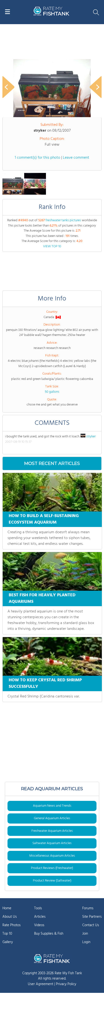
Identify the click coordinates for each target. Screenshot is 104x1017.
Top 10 (7, 934)
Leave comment (76, 158)
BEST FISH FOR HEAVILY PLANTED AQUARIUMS (42, 598)
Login (86, 942)
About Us (9, 917)
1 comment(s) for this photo (37, 158)
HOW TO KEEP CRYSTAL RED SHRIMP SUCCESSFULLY (45, 683)
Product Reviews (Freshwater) (52, 868)
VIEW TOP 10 (52, 246)
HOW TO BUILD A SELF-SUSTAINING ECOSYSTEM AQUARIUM (44, 519)
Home (6, 908)
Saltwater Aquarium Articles (52, 843)
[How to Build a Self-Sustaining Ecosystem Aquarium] (52, 492)
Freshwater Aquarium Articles (52, 831)
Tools (38, 908)
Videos (39, 925)
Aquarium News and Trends (52, 806)
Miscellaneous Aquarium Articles (52, 856)
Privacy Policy (66, 984)
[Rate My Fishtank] (51, 15)
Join (85, 934)
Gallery (7, 942)
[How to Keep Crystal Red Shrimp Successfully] (52, 656)
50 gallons (52, 392)
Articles (39, 917)
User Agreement (40, 984)
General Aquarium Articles (52, 818)
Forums (87, 908)
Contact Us (90, 925)
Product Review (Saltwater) (52, 880)
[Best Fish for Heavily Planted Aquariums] (52, 571)
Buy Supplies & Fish (48, 934)
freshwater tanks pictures (63, 220)
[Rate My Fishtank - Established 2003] (52, 958)
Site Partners (92, 917)
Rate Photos (11, 925)
